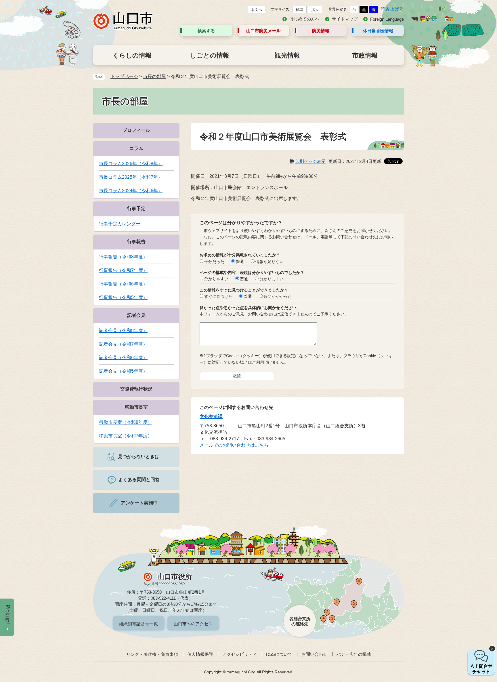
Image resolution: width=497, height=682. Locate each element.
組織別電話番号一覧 (138, 623)
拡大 (315, 9)
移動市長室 (136, 407)
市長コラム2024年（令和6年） (131, 190)
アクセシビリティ (239, 654)
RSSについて (279, 654)
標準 (299, 9)
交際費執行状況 (136, 388)
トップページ (124, 76)
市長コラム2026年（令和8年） (131, 163)
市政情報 (365, 55)
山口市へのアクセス (193, 623)
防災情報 (320, 30)
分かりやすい (216, 279)
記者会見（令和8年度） (123, 330)
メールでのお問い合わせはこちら (234, 445)
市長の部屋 (154, 76)
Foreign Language (387, 19)
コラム (136, 148)
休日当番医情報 (378, 30)
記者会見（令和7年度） (123, 344)
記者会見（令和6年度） (123, 357)
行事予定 (136, 208)
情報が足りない (269, 261)
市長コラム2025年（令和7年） (131, 177)
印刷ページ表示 (310, 161)
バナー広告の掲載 (354, 654)
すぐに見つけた (218, 296)
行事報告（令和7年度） (123, 270)
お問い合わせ (314, 654)
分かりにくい (271, 279)
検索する (206, 30)
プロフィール (136, 130)
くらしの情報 (132, 55)
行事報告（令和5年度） (123, 297)
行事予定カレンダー (119, 223)
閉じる (492, 648)
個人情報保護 (200, 654)
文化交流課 (211, 416)
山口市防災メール (263, 30)
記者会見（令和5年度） (123, 371)
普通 (240, 261)
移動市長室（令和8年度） (125, 422)
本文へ (256, 9)
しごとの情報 (209, 55)
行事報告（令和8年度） (123, 256)
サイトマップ (345, 18)
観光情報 (287, 55)
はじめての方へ (304, 18)
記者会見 (136, 315)
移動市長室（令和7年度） (125, 435)
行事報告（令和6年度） (123, 283)
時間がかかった (277, 296)
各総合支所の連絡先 (299, 621)
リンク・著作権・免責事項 (152, 654)
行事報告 (136, 241)
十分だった (214, 261)
